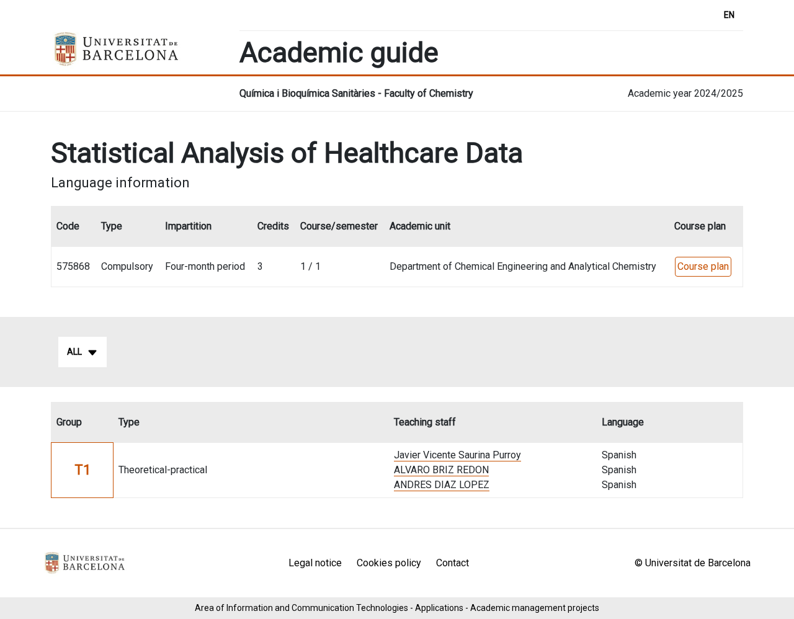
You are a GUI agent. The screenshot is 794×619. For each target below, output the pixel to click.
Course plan (703, 266)
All (74, 352)
